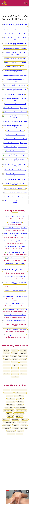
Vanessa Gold (15, 350)
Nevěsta (15, 425)
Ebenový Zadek (24, 428)
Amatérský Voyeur (19, 395)
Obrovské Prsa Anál (8, 392)
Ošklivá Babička (11, 434)
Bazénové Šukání (9, 407)
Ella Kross (23, 373)
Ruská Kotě (15, 428)
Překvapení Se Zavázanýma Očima (19, 390)
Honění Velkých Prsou (19, 413)
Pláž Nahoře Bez (10, 404)
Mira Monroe (6, 350)
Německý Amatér (6, 428)
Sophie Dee (15, 365)
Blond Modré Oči (19, 416)
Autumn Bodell (23, 350)
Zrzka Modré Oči (6, 425)
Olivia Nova (15, 373)
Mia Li (15, 368)
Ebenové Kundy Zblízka (21, 410)
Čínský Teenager (10, 398)
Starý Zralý (20, 398)
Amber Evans (23, 362)
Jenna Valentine (6, 365)
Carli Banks (23, 359)
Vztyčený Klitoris (15, 419)
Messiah (15, 376)
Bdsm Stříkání (20, 401)
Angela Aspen (15, 371)
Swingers (24, 425)
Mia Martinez (13, 356)
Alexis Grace (23, 368)
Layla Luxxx (23, 365)
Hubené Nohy (25, 419)
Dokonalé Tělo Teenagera (9, 422)
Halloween (20, 431)
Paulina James (23, 353)
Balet (10, 395)
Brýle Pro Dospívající (22, 422)
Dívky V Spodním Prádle (9, 410)
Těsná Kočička (10, 416)
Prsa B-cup (19, 434)
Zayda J (7, 359)
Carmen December (23, 356)
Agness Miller (6, 353)
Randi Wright (15, 362)
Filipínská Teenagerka (20, 407)
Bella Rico (15, 353)
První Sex (9, 413)
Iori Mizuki (15, 359)
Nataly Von (7, 368)
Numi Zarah (5, 356)
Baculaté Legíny (6, 419)
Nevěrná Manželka (11, 401)
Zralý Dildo (6, 390)
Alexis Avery (6, 362)
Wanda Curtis (24, 371)
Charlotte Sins (6, 371)
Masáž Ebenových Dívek (20, 392)
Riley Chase (6, 373)
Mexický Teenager (11, 431)
